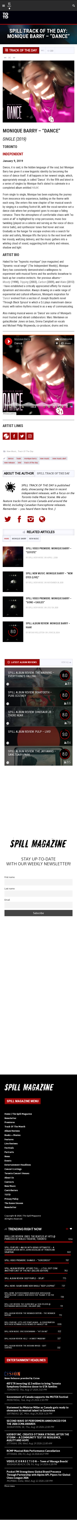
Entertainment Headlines (17, 1165)
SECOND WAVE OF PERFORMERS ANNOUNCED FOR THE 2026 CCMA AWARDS (36, 1422)
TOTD (7, 1194)
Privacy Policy (11, 1199)
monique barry (30, 458)
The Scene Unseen (13, 1203)
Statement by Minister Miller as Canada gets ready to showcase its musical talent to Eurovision (38, 1409)
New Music (11, 451)
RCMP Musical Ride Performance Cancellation (33, 1450)
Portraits (9, 1152)
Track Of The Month (14, 1126)
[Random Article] (9, 57)
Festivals (9, 1148)
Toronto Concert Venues (16, 1173)
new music (44, 458)
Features (9, 1139)
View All (65, 662)
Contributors (11, 1190)
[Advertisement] (38, 803)
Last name (9, 888)
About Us (9, 1177)
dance (10, 458)
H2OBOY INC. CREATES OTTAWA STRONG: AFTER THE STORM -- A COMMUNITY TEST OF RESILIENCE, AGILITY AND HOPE (38, 1437)
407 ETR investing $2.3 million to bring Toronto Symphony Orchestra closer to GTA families (34, 1385)
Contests (9, 1182)
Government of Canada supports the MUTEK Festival (37, 1397)
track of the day (31, 462)
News (7, 1156)
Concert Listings (13, 1169)
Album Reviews (12, 1131)
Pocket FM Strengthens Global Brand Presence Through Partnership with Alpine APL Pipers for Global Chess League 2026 (38, 1474)
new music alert (59, 458)
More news (9, 1486)
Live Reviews (11, 1143)
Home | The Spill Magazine (18, 1114)
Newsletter (10, 1118)
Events (7, 1161)
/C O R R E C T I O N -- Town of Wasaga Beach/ (37, 1461)
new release (9, 462)
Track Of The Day (25, 451)
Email (7, 900)
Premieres (9, 1122)
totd (19, 462)
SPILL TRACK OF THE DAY (53, 473)
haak (19, 458)
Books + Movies (12, 1135)
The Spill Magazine (32, 1216)
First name (9, 877)
